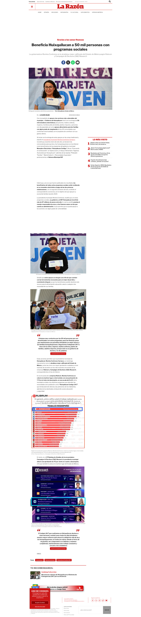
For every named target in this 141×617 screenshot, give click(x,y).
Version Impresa (97, 12)
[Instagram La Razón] (99, 600)
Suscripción (67, 612)
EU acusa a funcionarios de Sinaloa (64, 1)
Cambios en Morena (50, 1)
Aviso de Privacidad (69, 614)
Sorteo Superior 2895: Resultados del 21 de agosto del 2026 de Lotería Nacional (101, 166)
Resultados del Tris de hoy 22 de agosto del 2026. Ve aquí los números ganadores (100, 154)
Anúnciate (66, 610)
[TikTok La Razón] (103, 600)
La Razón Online (45, 115)
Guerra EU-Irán (40, 1)
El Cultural (74, 12)
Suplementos (85, 12)
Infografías (64, 12)
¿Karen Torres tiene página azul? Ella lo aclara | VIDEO (100, 148)
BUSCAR (107, 610)
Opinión (46, 12)
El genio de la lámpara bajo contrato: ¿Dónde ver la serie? (100, 160)
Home (39, 12)
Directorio (66, 608)
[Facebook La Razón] (63, 62)
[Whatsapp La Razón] (73, 62)
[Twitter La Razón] (68, 62)
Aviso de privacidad (40, 606)
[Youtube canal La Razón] (106, 600)
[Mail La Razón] (78, 62)
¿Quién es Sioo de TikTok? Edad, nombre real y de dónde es (100, 143)
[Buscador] (110, 1)
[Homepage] (70, 6)
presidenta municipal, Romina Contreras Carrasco (59, 139)
